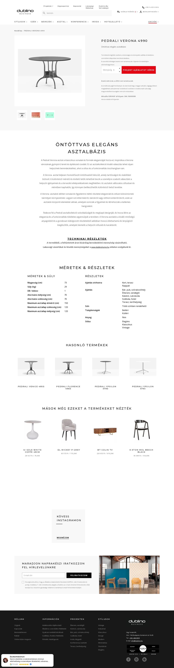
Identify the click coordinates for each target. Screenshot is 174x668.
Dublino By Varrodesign (104, 7)
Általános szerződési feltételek (54, 629)
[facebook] (128, 659)
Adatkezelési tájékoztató (52, 625)
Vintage (101, 625)
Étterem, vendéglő (77, 625)
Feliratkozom (79, 575)
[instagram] (136, 659)
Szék (34, 22)
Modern (101, 639)
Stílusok (20, 22)
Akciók (153, 22)
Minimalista (102, 643)
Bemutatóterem (20, 632)
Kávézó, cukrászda (77, 629)
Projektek (48, 6)
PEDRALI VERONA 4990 (34, 31)
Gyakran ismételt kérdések (52, 632)
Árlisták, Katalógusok (50, 639)
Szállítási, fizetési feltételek (52, 636)
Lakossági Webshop (90, 7)
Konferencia (79, 22)
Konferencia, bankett (78, 643)
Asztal (61, 22)
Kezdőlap (18, 31)
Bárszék (47, 22)
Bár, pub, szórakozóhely (79, 632)
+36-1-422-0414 (135, 638)
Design (101, 636)
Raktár (16, 636)
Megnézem (63, 537)
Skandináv (102, 646)
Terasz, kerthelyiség (78, 646)
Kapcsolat (77, 6)
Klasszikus (102, 632)
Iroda (96, 22)
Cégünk (17, 625)
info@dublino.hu (137, 641)
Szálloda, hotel (76, 636)
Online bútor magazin (22, 639)
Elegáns (101, 650)
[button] (53, 654)
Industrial (101, 629)
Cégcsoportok (63, 6)
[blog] (144, 659)
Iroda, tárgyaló (76, 639)
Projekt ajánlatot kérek (138, 70)
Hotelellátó (112, 22)
